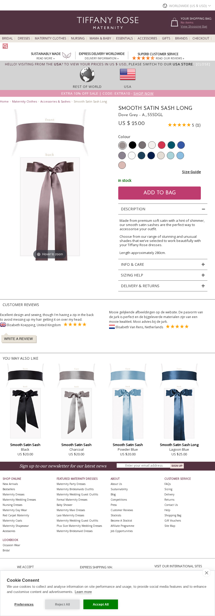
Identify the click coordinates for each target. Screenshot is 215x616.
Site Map (169, 526)
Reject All (62, 604)
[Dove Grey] (122, 145)
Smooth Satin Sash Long (179, 444)
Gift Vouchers (172, 520)
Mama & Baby (100, 38)
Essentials (124, 38)
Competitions (119, 499)
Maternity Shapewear (16, 526)
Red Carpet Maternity (16, 515)
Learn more (83, 592)
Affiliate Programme (122, 526)
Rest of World (87, 86)
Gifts (166, 38)
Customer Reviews (122, 510)
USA (127, 86)
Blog (113, 494)
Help (167, 510)
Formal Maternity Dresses (72, 499)
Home (4, 101)
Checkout (200, 38)
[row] (87, 82)
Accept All (101, 604)
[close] (206, 572)
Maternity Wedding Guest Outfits (77, 494)
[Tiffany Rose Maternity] (84, 32)
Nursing (78, 38)
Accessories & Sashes (55, 101)
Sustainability (119, 489)
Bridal (7, 38)
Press (114, 505)
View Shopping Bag (194, 26)
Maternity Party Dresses (71, 484)
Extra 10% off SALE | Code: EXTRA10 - (107, 93)
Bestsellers (9, 489)
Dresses (24, 38)
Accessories (147, 38)
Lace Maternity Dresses (70, 515)
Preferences (24, 604)
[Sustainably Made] (66, 56)
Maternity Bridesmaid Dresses (75, 531)
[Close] (203, 64)
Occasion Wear (11, 545)
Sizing (168, 489)
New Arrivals (10, 484)
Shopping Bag (172, 515)
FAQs (167, 484)
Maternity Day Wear (15, 510)
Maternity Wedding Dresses (19, 499)
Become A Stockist (121, 520)
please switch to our (161, 64)
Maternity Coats (12, 520)
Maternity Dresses (13, 494)
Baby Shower (64, 505)
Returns (169, 499)
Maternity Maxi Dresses (71, 510)
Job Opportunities (122, 531)
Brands (181, 38)
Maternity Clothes (50, 38)
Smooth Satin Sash (25, 444)
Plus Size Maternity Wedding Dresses (79, 526)
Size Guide (191, 171)
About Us (116, 484)
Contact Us (171, 505)
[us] (127, 82)
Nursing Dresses (12, 505)
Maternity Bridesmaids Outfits (75, 489)
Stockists (116, 515)
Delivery (169, 494)
